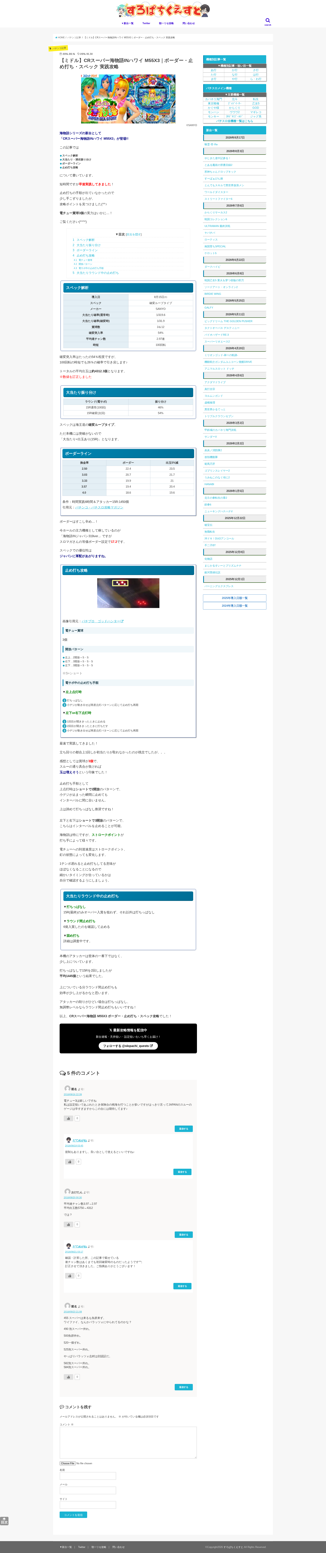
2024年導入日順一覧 (235, 605)
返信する (183, 1128)
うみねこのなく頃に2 (217, 477)
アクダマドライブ (215, 382)
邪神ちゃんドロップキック (220, 171)
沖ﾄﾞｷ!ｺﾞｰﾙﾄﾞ (234, 116)
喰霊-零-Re (211, 144)
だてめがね (80, 1140)
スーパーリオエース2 (217, 341)
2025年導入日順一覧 (235, 598)
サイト (64, 1498)
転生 (256, 99)
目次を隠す (134, 234)
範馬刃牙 (210, 463)
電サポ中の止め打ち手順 (89, 268)
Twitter (146, 23)
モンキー (213, 116)
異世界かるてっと (215, 409)
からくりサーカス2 (216, 212)
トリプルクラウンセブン (219, 416)
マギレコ (255, 112)
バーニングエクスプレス (219, 586)
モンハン (213, 112)
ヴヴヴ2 (235, 112)
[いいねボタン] (68, 1118)
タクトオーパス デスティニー (222, 327)
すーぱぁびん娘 (214, 178)
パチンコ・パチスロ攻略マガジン (99, 507)
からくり (234, 107)
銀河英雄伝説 (212, 572)
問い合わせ (189, 23)
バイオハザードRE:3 (217, 334)
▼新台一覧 (127, 23)
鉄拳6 (208, 504)
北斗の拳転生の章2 (216, 497)
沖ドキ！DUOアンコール (219, 538)
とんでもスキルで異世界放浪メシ (224, 185)
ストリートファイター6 (218, 198)
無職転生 (210, 531)
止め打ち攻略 (84, 255)
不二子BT (210, 545)
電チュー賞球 (83, 260)
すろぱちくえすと (233, 1547)
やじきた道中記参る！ (218, 158)
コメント (67, 1424)
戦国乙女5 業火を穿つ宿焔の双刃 (224, 280)
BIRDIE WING (213, 293)
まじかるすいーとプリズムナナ (223, 565)
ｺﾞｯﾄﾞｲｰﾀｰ (234, 103)
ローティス (211, 239)
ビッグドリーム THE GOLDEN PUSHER (228, 321)
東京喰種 (213, 103)
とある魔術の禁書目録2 (218, 164)
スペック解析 (84, 239)
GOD (255, 107)
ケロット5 (211, 253)
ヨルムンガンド (214, 395)
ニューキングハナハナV (219, 511)
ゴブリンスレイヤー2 (217, 470)
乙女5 (255, 103)
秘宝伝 (208, 524)
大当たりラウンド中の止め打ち (96, 272)
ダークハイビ (212, 266)
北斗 (235, 99)
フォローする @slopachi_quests (126, 1046)
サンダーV (211, 436)
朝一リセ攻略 (166, 23)
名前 (62, 1469)
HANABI (209, 484)
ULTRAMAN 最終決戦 (217, 225)
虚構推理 (210, 402)
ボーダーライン (85, 250)
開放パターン (83, 264)
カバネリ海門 (213, 99)
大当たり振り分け (87, 245)
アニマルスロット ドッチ (219, 368)
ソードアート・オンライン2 (221, 287)
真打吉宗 (210, 389)
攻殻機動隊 (211, 457)
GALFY (209, 307)
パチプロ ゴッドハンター (101, 621)
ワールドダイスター (216, 192)
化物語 (208, 558)
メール (64, 1484)
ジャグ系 (255, 116)
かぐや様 (213, 107)
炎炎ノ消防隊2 (213, 450)
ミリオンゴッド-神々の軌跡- (221, 355)
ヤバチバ (210, 232)
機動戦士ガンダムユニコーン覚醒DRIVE (228, 361)
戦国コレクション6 (216, 219)
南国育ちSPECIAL (215, 246)
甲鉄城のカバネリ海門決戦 (220, 429)
